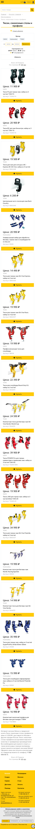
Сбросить (17, 57)
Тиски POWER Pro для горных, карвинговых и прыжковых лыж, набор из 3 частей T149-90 (17, 460)
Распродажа (22, 773)
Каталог (7, 773)
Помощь (7, 788)
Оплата (20, 784)
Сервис (7, 781)
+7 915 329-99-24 (23, 802)
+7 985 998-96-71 (23, 794)
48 (22, 65)
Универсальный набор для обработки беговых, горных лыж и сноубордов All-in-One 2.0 (17, 240)
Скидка (7, 777)
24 (19, 65)
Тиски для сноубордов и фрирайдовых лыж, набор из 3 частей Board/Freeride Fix (16, 681)
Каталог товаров (15, 14)
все (25, 65)
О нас (19, 781)
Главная (3, 14)
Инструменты (6, 17)
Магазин (20, 777)
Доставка (8, 784)
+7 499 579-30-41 (23, 798)
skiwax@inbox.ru (6, 803)
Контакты (21, 788)
